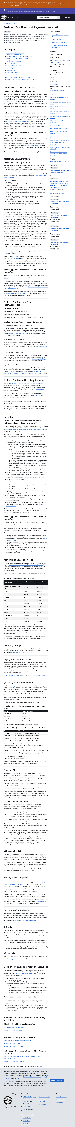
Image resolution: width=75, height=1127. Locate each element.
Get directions (54, 84)
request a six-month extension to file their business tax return (26, 565)
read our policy (40, 389)
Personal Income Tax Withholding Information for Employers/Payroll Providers (59, 142)
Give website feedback (36, 1066)
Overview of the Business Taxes (15, 53)
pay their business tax (36, 383)
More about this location (57, 90)
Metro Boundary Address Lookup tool (16, 293)
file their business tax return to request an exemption (24, 430)
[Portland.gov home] (9, 18)
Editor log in (59, 1102)
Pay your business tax (56, 125)
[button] (68, 18)
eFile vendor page (11, 408)
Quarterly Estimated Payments (14, 67)
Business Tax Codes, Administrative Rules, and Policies (21, 79)
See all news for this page (57, 193)
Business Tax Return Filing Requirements (17, 58)
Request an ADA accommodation (32, 1077)
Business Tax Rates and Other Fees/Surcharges (19, 56)
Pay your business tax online (11, 675)
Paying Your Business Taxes (14, 65)
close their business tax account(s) (24, 973)
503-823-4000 (7, 1081)
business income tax (33, 145)
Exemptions (9, 60)
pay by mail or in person (39, 675)
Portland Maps (15, 258)
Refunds (8, 76)
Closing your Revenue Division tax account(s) (18, 77)
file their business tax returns (20, 383)
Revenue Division (13, 23)
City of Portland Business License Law (14, 1027)
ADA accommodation (44, 1097)
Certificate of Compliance (13, 74)
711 (18, 1078)
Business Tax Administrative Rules (13, 1030)
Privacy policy (42, 1104)
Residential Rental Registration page (18, 333)
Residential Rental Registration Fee (60, 35)
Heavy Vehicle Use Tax (58, 39)
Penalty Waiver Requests (13, 72)
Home (5, 23)
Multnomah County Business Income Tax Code (16, 1040)
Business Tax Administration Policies (14, 1033)
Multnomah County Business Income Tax (17, 121)
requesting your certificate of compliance (25, 920)
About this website (61, 1097)
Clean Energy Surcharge (58, 42)
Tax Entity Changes (11, 63)
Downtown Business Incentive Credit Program (60, 46)
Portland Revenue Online (34, 958)
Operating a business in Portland (59, 161)
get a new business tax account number (22, 652)
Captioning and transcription (43, 1100)
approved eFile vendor (11, 960)
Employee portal (60, 1100)
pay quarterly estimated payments (21, 686)
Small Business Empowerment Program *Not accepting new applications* (58, 153)
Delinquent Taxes (11, 70)
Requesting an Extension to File (15, 62)
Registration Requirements (13, 54)
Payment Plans (10, 69)
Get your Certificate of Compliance (59, 128)
